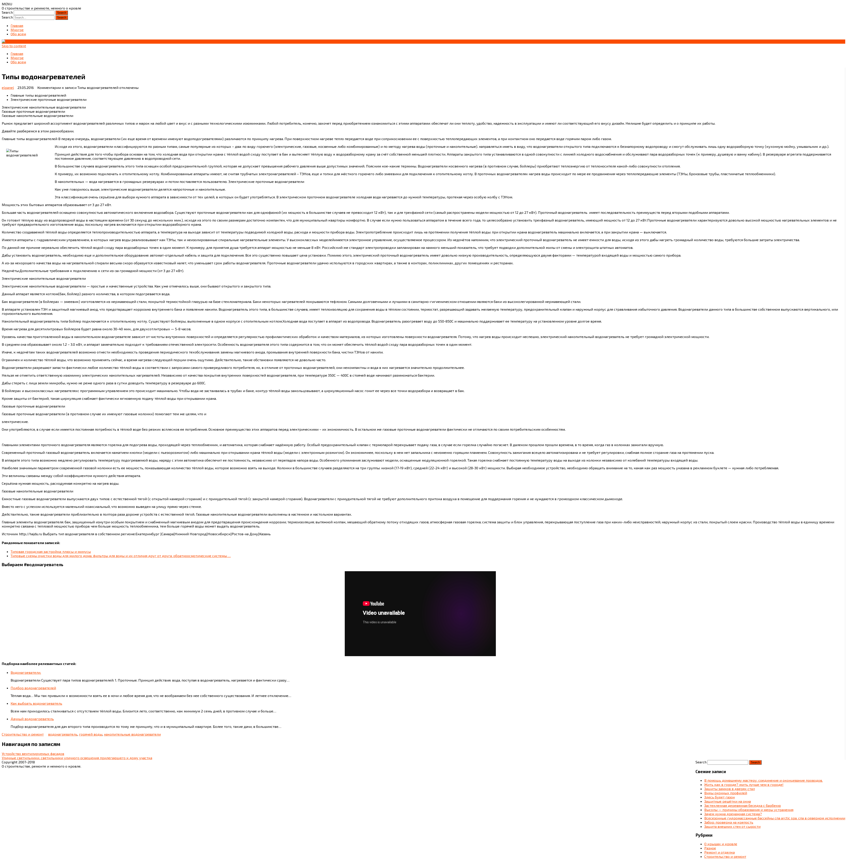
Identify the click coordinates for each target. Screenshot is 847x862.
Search (7, 12)
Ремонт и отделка (719, 852)
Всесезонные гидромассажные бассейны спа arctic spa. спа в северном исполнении (774, 818)
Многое (17, 30)
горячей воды (90, 734)
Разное (710, 848)
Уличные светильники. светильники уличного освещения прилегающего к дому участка (77, 758)
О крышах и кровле (720, 844)
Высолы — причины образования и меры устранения (748, 810)
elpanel (8, 87)
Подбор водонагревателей (33, 688)
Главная (17, 25)
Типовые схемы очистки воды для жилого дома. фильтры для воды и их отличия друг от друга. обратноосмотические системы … (121, 556)
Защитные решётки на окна (727, 801)
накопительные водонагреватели (132, 734)
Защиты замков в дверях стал (729, 789)
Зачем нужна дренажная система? (733, 814)
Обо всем (18, 34)
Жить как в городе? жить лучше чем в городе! (743, 784)
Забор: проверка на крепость (728, 822)
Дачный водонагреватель (32, 719)
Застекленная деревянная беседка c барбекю (742, 805)
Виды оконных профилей (725, 793)
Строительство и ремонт (23, 734)
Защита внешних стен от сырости (732, 826)
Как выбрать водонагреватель (36, 703)
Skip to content (14, 46)
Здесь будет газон (719, 797)
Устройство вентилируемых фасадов (33, 753)
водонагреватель (62, 734)
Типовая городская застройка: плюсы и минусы (51, 551)
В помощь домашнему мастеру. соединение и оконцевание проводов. (763, 780)
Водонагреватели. (26, 672)
